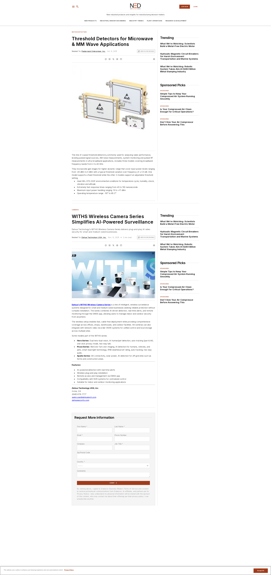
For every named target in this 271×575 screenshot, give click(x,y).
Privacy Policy (69, 570)
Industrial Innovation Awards (113, 21)
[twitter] (113, 59)
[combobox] (113, 465)
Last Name (119, 426)
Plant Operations (154, 21)
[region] (135, 570)
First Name (82, 426)
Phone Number (120, 435)
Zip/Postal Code (83, 452)
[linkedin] (110, 59)
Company (81, 444)
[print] (154, 59)
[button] (73, 6)
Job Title (118, 444)
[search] (77, 6)
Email (80, 435)
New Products (90, 21)
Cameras (75, 210)
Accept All (260, 570)
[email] (121, 59)
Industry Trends (136, 21)
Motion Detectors (79, 32)
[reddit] (117, 59)
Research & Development (176, 21)
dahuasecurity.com (80, 400)
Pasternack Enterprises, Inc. (93, 51)
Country (81, 462)
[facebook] (106, 59)
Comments (81, 471)
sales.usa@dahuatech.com (84, 397)
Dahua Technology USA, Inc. (94, 237)
